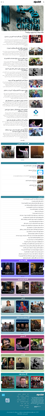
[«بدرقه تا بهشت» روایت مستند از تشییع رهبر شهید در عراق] (37, 325)
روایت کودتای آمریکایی (32, 185)
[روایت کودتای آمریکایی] (40, 188)
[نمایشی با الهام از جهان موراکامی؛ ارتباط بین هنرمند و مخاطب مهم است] (7, 363)
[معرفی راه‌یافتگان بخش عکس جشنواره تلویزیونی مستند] (22, 325)
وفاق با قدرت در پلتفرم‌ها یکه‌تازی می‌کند (30, 165)
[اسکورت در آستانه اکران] (22, 288)
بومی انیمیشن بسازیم (33, 177)
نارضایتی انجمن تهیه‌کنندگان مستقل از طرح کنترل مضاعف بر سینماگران (16, 110)
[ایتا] (35, 406)
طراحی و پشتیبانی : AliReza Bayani (22, 414)
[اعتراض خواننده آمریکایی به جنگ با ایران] (37, 152)
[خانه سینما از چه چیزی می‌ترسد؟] (22, 18)
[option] (37, 152)
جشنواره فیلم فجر (23, 397)
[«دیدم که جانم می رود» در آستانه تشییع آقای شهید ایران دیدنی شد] (22, 269)
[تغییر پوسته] (3, 2)
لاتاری (25, 403)
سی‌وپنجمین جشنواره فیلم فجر (24, 401)
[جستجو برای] (43, 2)
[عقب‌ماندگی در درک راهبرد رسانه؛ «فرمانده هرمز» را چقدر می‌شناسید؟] (7, 325)
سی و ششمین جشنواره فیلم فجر (21, 399)
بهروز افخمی (27, 396)
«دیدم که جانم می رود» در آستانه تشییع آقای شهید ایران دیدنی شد (23, 273)
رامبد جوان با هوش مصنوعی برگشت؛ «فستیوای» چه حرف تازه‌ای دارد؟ (22, 311)
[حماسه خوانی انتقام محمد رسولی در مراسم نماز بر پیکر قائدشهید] (7, 269)
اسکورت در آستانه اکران (24, 292)
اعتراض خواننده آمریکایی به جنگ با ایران (37, 156)
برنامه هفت (19, 394)
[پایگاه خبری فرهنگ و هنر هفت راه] (37, 2)
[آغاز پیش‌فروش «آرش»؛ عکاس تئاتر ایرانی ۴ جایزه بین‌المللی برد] (36, 72)
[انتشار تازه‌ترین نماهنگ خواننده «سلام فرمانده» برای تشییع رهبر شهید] (37, 269)
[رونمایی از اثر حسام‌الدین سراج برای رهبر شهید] (36, 123)
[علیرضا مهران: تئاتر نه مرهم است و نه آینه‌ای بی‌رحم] (22, 363)
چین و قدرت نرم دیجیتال (32, 170)
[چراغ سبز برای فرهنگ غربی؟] (7, 306)
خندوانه (19, 397)
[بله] (36, 406)
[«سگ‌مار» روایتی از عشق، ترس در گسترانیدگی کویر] (36, 104)
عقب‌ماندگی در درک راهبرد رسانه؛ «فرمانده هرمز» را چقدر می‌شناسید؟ (8, 330)
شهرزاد (18, 401)
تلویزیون (18, 396)
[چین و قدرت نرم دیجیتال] (40, 172)
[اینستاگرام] (38, 406)
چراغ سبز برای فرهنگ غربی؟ (9, 311)
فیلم (28, 403)
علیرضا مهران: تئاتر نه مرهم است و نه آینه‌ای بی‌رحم (22, 368)
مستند (22, 403)
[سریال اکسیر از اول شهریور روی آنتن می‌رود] (36, 83)
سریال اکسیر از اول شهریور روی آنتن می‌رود (18, 80)
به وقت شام (22, 396)
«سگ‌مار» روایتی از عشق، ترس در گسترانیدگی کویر (16, 101)
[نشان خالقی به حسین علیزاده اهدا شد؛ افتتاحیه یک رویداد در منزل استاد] (36, 62)
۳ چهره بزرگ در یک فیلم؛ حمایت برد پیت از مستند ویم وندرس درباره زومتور (22, 386)
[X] (40, 406)
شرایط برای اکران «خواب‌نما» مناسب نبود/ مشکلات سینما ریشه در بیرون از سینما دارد (16, 130)
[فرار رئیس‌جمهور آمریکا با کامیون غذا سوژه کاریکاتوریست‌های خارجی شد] (37, 306)
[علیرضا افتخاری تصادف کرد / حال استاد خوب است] (7, 344)
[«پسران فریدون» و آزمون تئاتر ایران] (40, 181)
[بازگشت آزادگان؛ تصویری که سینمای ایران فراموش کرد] (7, 288)
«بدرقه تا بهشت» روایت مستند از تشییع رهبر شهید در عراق (38, 330)
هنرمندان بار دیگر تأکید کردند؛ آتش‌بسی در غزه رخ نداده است (16, 37)
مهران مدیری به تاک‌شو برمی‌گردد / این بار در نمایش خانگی (16, 91)
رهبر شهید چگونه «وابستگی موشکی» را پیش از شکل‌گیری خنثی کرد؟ (17, 49)
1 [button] (23, 295)
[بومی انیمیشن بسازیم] (40, 177)
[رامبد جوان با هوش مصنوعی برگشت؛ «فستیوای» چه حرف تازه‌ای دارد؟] (22, 306)
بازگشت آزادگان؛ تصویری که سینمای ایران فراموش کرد (8, 292)
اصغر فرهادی (24, 394)
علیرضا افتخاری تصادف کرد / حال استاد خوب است (8, 349)
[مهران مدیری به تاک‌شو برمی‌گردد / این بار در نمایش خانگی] (36, 93)
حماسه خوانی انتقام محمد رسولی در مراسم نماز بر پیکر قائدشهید (8, 273)
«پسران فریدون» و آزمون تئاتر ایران (31, 180)
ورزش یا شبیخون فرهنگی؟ (24, 157)
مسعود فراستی (27, 405)
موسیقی (27, 407)
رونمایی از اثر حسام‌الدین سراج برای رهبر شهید (17, 120)
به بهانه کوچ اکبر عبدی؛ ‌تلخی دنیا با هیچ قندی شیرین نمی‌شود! (8, 156)
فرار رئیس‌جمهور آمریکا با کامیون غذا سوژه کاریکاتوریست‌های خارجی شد (37, 311)
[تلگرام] (37, 406)
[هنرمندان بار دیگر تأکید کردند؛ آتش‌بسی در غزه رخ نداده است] (36, 39)
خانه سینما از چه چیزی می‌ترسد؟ (34, 32)
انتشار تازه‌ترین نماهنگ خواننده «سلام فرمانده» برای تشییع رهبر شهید (37, 273)
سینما (28, 399)
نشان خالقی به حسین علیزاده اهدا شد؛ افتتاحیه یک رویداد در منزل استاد (16, 59)
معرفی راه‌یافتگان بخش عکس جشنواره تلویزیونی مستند (23, 330)
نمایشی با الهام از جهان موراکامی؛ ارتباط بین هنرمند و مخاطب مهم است (8, 367)
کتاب (24, 407)
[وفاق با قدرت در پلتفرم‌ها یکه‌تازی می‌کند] (40, 167)
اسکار (28, 394)
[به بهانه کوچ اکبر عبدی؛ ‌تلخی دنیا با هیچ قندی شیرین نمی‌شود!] (7, 152)
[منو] (1, 2)
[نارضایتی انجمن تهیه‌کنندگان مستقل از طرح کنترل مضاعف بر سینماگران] (36, 113)
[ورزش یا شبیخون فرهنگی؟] (22, 152)
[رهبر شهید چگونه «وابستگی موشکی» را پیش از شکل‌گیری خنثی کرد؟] (36, 51)
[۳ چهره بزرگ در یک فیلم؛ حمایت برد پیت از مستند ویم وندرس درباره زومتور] (22, 382)
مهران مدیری (21, 405)
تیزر (28, 397)
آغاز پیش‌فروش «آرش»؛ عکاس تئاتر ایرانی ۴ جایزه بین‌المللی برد (16, 69)
